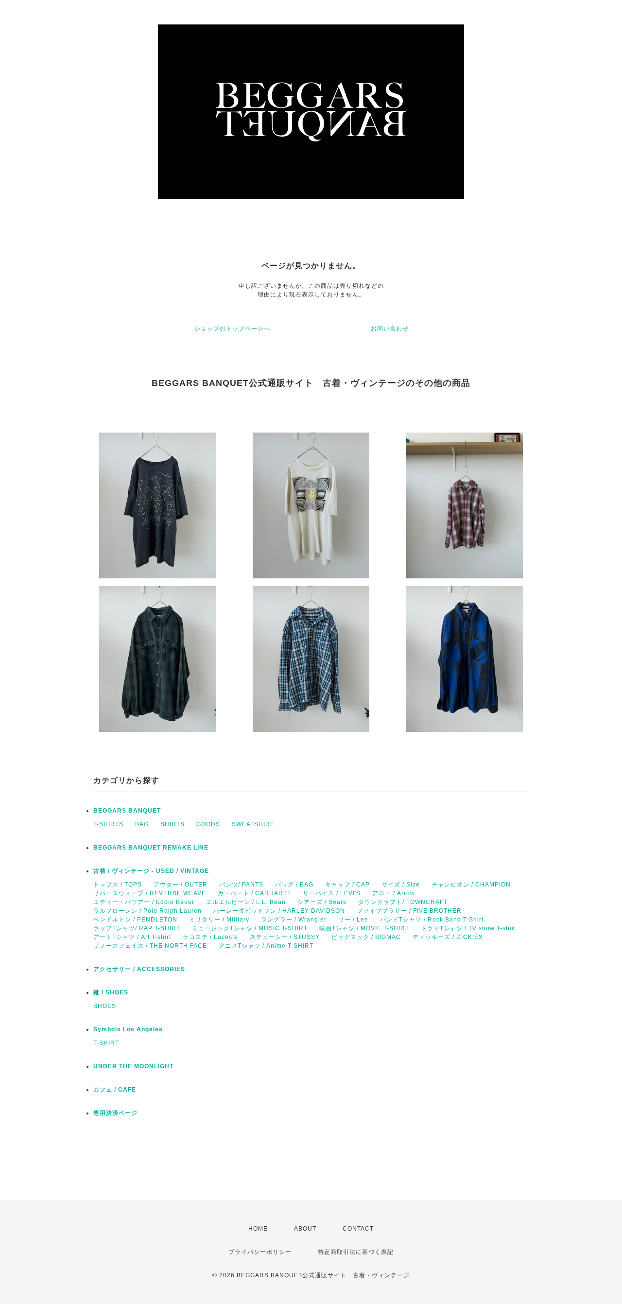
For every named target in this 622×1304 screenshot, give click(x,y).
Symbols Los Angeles (128, 1029)
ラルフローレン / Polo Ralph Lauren (147, 910)
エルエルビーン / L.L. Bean (246, 902)
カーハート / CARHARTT (254, 893)
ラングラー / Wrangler (294, 919)
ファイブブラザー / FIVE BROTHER (409, 910)
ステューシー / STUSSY (285, 937)
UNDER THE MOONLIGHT (133, 1066)
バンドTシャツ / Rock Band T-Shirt (432, 919)
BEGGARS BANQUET (127, 810)
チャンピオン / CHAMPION (471, 884)
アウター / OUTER (180, 884)
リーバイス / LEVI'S (332, 893)
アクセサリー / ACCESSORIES (139, 969)
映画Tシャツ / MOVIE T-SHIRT (364, 928)
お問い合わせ (390, 328)
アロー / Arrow (393, 893)
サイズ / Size (400, 884)
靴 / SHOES (110, 992)
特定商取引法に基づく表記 (356, 1252)
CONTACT (358, 1228)
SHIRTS (172, 824)
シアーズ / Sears (321, 902)
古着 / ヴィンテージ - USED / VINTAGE (151, 871)
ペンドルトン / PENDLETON (135, 919)
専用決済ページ (115, 1113)
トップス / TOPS (117, 884)
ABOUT (305, 1228)
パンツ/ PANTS (241, 884)
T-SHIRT (106, 1043)
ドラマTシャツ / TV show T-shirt (468, 928)
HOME (258, 1228)
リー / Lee (353, 919)
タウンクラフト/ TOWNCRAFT (403, 902)
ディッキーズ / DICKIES (448, 937)
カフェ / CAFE (114, 1089)
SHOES (104, 1006)
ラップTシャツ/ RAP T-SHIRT (136, 928)
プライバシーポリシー (260, 1252)
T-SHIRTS (108, 824)
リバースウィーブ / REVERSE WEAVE (149, 893)
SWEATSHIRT (253, 824)
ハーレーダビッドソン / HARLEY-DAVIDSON (279, 910)
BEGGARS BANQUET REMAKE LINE (150, 847)
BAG (142, 824)
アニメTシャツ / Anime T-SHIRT (266, 945)
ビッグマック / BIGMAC (366, 937)
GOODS (208, 824)
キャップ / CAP (347, 884)
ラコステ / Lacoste (210, 937)
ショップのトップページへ (232, 328)
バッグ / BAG (294, 884)
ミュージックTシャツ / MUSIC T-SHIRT (250, 928)
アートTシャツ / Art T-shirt (132, 937)
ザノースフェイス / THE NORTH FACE (150, 945)
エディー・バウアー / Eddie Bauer (143, 902)
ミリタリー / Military (219, 919)
